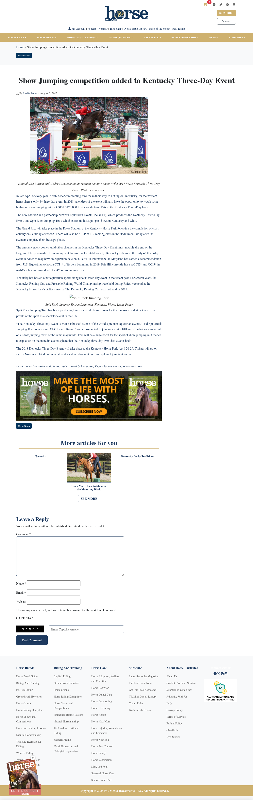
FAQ (169, 703)
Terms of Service (176, 716)
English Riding (24, 690)
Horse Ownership (183, 37)
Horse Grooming (100, 708)
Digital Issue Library (135, 28)
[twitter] (220, 4)
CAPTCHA (24, 618)
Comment (23, 534)
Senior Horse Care (101, 780)
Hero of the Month (159, 28)
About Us (171, 676)
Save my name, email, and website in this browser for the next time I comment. (68, 610)
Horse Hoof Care (100, 721)
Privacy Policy (174, 710)
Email (21, 592)
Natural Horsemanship (28, 735)
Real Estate (178, 28)
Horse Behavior (100, 688)
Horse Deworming (101, 701)
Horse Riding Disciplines (30, 710)
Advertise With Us (176, 696)
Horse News (24, 55)
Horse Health (98, 715)
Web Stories (173, 737)
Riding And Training (28, 683)
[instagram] (234, 4)
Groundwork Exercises (29, 696)
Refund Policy (174, 723)
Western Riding (24, 753)
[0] (205, 4)
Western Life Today (140, 710)
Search (227, 21)
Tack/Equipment (120, 37)
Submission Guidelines (179, 690)
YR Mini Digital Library (143, 696)
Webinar (103, 28)
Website (21, 601)
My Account (78, 28)
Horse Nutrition (100, 739)
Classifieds (172, 730)
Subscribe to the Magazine (143, 676)
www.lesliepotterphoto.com (125, 366)
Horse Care (16, 37)
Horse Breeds (47, 37)
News (213, 37)
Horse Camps (23, 703)
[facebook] (214, 4)
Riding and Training (81, 37)
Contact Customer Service (180, 683)
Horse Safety (98, 753)
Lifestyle (151, 37)
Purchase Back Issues (140, 683)
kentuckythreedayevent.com (77, 354)
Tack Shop (116, 28)
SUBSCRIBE (236, 37)
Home (20, 47)
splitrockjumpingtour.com (117, 354)
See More (89, 498)
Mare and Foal (99, 766)
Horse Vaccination (101, 760)
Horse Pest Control (101, 746)
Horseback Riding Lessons (31, 728)
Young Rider (136, 703)
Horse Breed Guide (27, 676)
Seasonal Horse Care (102, 773)
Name (21, 583)
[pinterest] (227, 4)
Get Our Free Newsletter (142, 690)
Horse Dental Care (101, 694)
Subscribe (226, 13)
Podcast (92, 28)
